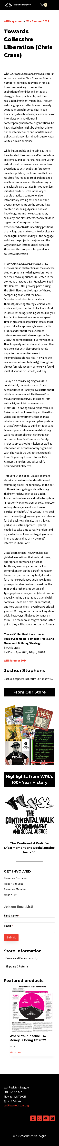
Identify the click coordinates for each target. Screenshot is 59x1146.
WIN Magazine (12, 21)
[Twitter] (39, 1118)
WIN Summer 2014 (37, 21)
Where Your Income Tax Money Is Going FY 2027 (28, 1038)
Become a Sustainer (15, 878)
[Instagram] (52, 1118)
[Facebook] (33, 1118)
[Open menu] (52, 4)
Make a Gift (10, 895)
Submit (11, 937)
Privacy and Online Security (21, 958)
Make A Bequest (13, 884)
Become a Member (15, 889)
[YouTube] (46, 1118)
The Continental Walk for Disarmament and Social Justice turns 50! (29, 848)
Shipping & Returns (16, 966)
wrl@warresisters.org (16, 1105)
